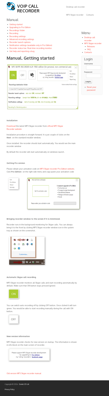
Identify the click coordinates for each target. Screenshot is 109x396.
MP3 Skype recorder (74, 15)
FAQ (89, 49)
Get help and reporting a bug (21, 51)
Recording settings (17, 36)
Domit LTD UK (23, 384)
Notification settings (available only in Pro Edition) (30, 45)
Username (88, 64)
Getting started (15, 24)
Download (11, 126)
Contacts (90, 15)
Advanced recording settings (21, 39)
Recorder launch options (20, 42)
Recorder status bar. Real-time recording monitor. (30, 48)
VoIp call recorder (28, 8)
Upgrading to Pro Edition (20, 27)
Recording (13, 33)
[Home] (11, 10)
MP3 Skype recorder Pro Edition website (57, 169)
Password (88, 72)
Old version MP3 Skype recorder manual (24, 373)
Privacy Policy (9, 389)
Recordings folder (17, 30)
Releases (91, 46)
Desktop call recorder (75, 7)
